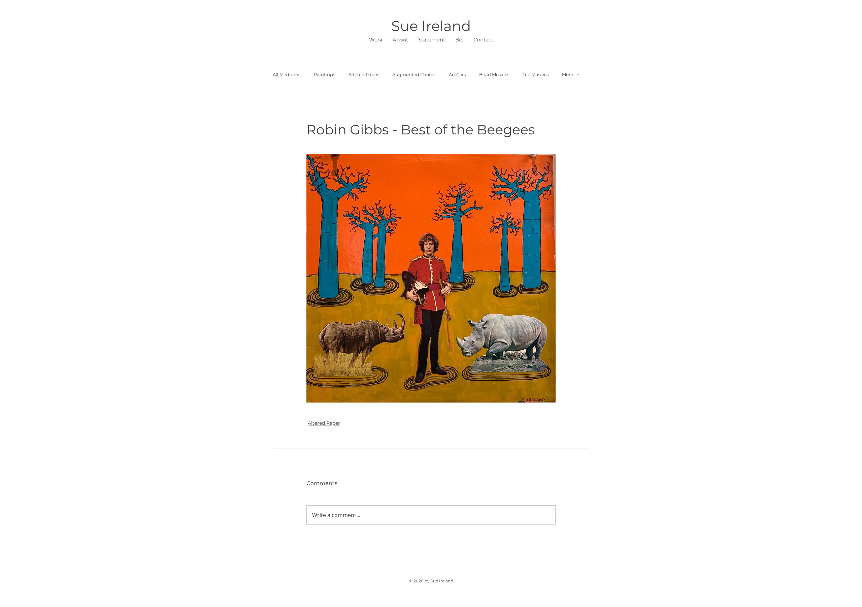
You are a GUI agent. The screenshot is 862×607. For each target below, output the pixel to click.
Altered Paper (364, 74)
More (567, 74)
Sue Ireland (431, 26)
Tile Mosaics (536, 74)
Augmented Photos (413, 74)
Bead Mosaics (494, 74)
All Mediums (286, 74)
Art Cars (457, 74)
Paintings (324, 74)
